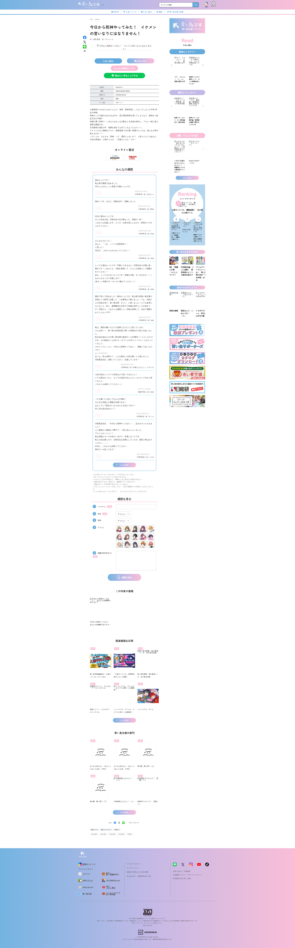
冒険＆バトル (94, 829)
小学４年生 (103, 834)
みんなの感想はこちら (124, 68)
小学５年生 (112, 834)
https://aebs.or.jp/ (147, 925)
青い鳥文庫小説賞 (176, 12)
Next (203, 65)
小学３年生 (94, 834)
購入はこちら (140, 60)
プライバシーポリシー (194, 875)
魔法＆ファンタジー (106, 829)
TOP (91, 19)
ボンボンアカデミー (133, 864)
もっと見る (124, 465)
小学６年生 (121, 834)
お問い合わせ (177, 871)
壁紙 (160, 12)
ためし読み (147, 12)
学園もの (117, 829)
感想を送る (127, 577)
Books (97, 19)
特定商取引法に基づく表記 (182, 878)
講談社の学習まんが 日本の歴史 (137, 872)
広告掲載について (179, 875)
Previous (172, 65)
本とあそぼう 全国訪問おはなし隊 (139, 876)
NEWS (116, 12)
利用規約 (187, 871)
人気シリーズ (131, 12)
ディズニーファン (133, 868)
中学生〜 (130, 834)
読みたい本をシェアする (126, 75)
